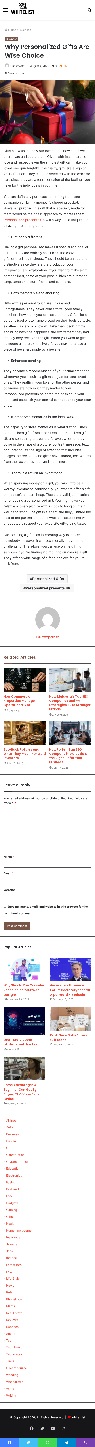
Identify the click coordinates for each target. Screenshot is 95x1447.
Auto (9, 1127)
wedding (12, 1375)
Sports (10, 1333)
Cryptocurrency (17, 1161)
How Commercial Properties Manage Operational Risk (19, 700)
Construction (15, 1155)
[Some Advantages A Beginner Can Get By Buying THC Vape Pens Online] (24, 1068)
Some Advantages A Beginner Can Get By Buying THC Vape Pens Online (21, 1092)
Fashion (11, 1182)
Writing (11, 1395)
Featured (12, 1189)
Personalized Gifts (48, 578)
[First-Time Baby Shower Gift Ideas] (70, 1019)
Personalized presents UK (48, 588)
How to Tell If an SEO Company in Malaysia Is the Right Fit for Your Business (68, 755)
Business (25, 30)
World (10, 1388)
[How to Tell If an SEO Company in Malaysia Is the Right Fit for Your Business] (70, 733)
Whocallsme (14, 1382)
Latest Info (14, 1265)
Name (9, 856)
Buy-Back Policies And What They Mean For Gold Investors (25, 753)
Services (12, 1327)
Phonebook (14, 1299)
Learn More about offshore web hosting (21, 1042)
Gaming (11, 1210)
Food (9, 1196)
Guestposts (47, 637)
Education (13, 1168)
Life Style (13, 1278)
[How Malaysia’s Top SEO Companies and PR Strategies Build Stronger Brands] (70, 680)
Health (10, 1223)
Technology (14, 1354)
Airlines (11, 1120)
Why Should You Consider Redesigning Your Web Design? (24, 990)
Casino (11, 1141)
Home (11, 30)
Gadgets (12, 1203)
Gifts (9, 1216)
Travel (10, 1361)
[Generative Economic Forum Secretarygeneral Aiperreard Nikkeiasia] (70, 969)
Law (9, 1272)
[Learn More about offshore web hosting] (24, 1021)
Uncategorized (16, 1368)
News (10, 1285)
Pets (9, 1292)
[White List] (23, 9)
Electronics (14, 1175)
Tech (9, 1340)
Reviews (12, 1320)
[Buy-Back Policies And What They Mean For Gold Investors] (25, 733)
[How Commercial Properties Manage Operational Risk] (25, 680)
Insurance (13, 1237)
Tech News (14, 1347)
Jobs (9, 1251)
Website (9, 890)
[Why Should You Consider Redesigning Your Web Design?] (24, 969)
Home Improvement (20, 1230)
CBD (9, 1148)
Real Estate (14, 1313)
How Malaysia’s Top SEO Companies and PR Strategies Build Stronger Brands (70, 702)
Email (9, 873)
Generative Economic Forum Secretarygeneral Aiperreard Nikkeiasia (70, 990)
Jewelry (11, 1244)
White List (78, 1417)
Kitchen (11, 1258)
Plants (10, 1306)
